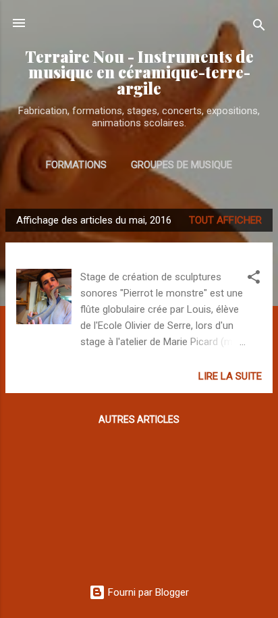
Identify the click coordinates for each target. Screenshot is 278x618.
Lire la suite (230, 376)
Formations (76, 165)
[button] (254, 279)
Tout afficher (225, 220)
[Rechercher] (259, 27)
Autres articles (139, 419)
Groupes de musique (181, 165)
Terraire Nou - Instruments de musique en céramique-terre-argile (139, 72)
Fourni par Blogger (147, 592)
